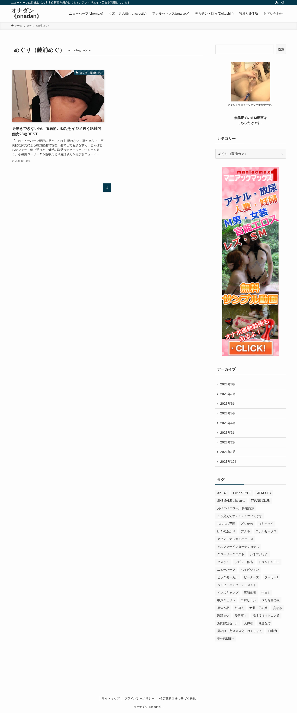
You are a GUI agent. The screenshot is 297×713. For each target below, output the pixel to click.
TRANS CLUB (260, 500)
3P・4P (222, 493)
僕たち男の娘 (270, 600)
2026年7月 (228, 394)
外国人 (239, 608)
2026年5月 (228, 413)
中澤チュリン (226, 600)
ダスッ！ (223, 562)
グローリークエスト (230, 554)
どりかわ (247, 523)
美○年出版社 (225, 638)
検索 (281, 49)
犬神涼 (248, 623)
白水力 (272, 631)
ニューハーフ (226, 569)
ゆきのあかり (226, 531)
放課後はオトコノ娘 (266, 615)
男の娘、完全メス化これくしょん (239, 631)
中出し (266, 592)
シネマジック (259, 554)
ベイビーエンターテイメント (236, 585)
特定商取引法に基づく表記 (177, 698)
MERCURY (263, 493)
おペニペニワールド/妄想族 (235, 508)
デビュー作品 (244, 562)
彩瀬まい (223, 615)
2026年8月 (228, 384)
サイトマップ (111, 698)
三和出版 (250, 592)
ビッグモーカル (227, 577)
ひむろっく (266, 523)
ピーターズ (251, 577)
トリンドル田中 (269, 562)
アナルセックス (266, 531)
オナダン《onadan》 (26, 13)
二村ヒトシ (248, 600)
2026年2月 (228, 442)
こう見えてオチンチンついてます (239, 516)
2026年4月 (228, 423)
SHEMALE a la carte (231, 500)
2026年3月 (228, 432)
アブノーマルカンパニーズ (235, 539)
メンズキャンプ (227, 592)
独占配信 (264, 623)
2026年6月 (228, 403)
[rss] (277, 2)
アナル (245, 531)
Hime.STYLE (242, 493)
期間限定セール (227, 623)
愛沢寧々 (241, 615)
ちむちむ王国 (226, 523)
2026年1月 (228, 452)
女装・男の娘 (258, 608)
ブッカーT (271, 577)
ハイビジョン (250, 569)
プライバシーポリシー (139, 698)
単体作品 (223, 608)
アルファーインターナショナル (238, 546)
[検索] (283, 2)
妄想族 (277, 608)
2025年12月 (229, 461)
